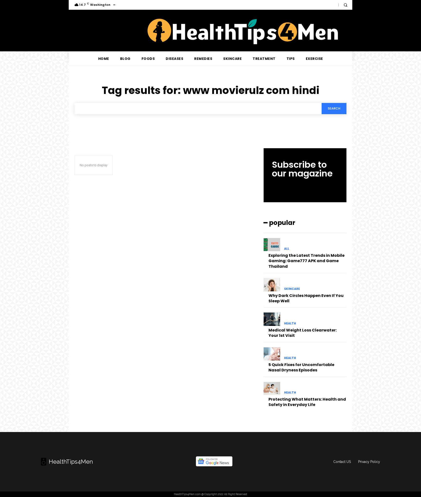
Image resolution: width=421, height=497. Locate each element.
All (286, 248)
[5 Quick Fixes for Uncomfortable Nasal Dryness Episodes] (272, 353)
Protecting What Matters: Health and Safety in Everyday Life (307, 401)
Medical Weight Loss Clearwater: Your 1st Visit (302, 332)
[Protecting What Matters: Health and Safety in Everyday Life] (272, 388)
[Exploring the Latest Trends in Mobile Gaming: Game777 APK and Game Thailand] (272, 244)
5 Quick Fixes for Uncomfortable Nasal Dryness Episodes (301, 367)
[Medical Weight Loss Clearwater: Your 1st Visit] (272, 319)
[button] (345, 5)
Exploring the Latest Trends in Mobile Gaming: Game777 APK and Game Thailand (306, 261)
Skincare (292, 288)
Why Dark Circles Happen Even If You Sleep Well (306, 298)
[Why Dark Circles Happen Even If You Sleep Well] (272, 284)
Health (290, 323)
